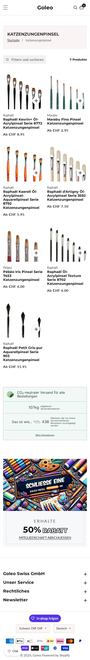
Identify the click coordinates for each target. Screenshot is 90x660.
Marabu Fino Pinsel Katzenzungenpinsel (65, 121)
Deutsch (62, 628)
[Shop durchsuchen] (75, 7)
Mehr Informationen (45, 435)
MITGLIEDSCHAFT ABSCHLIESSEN (45, 537)
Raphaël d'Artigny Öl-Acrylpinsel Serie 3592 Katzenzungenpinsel (66, 196)
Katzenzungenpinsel (38, 40)
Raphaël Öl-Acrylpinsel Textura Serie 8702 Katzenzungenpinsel (65, 278)
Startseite (13, 40)
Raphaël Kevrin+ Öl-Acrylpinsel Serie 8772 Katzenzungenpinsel (22, 123)
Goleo (37, 655)
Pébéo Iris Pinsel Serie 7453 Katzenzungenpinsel (22, 276)
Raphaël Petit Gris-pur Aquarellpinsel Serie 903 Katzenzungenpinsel (22, 354)
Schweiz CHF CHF (31, 628)
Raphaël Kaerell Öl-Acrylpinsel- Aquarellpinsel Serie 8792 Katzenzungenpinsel (21, 200)
